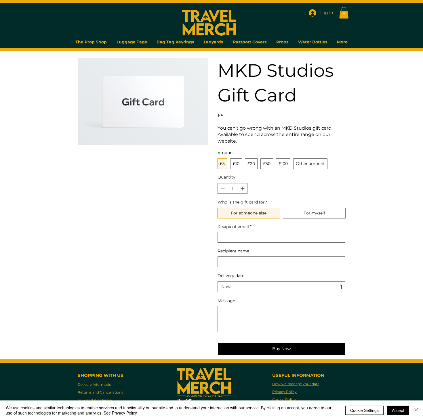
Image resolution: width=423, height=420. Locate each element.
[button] (344, 13)
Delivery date (231, 275)
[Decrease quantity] (222, 188)
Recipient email (234, 226)
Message (226, 300)
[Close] (416, 410)
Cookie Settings (364, 410)
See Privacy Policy (120, 413)
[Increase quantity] (243, 188)
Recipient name (233, 251)
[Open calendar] (339, 286)
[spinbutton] (232, 188)
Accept (398, 410)
